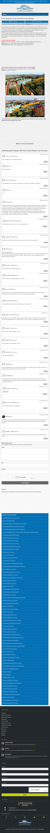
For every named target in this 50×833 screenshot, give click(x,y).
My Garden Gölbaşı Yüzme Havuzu (10, 557)
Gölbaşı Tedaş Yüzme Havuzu (9, 580)
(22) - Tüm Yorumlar (13, 21)
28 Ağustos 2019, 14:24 (43, 273)
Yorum (3, 447)
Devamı (34, 744)
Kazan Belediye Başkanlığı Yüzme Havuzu (12, 572)
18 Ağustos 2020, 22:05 (44, 178)
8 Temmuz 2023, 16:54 (44, 164)
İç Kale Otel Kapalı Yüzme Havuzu (10, 688)
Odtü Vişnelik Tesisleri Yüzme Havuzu (11, 549)
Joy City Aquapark (7, 674)
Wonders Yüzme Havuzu (8, 606)
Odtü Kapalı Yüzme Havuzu (9, 552)
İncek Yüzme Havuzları (27, 491)
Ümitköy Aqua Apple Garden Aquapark (11, 535)
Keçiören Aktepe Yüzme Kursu (9, 654)
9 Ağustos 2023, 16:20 (44, 200)
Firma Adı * (3, 766)
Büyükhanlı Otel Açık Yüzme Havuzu (10, 680)
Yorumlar (4, 729)
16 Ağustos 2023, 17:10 (43, 219)
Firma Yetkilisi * (4, 772)
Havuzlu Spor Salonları (6, 723)
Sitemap (3, 735)
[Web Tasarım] (25, 804)
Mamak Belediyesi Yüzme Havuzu (10, 617)
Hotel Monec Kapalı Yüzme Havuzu (10, 686)
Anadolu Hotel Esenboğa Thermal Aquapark (12, 683)
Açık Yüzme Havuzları (6, 715)
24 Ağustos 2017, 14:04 (43, 373)
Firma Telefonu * (4, 777)
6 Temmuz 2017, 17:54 (44, 429)
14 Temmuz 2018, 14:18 (44, 350)
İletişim (3, 733)
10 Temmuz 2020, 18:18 (43, 299)
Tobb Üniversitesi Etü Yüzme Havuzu (10, 540)
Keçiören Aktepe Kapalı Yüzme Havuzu (11, 657)
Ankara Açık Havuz (5, 491)
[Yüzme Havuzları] (25, 822)
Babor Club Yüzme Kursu (8, 651)
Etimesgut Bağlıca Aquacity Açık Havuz (11, 589)
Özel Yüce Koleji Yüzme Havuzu (9, 632)
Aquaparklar (4, 719)
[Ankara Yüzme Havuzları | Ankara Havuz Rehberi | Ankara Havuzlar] (25, 8)
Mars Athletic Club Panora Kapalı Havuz (11, 518)
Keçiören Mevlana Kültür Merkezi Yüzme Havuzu (13, 563)
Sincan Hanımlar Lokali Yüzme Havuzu (11, 543)
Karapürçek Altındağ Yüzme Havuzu (10, 575)
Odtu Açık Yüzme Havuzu (8, 555)
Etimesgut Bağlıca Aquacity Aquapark (11, 592)
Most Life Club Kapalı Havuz (9, 520)
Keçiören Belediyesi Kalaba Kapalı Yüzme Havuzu (13, 637)
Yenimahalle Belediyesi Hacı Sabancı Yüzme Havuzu (14, 526)
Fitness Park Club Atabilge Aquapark (10, 669)
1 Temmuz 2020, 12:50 (44, 247)
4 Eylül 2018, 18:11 (44, 312)
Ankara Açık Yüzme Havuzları (16, 491)
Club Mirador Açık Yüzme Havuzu (10, 649)
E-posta (4, 469)
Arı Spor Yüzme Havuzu (8, 612)
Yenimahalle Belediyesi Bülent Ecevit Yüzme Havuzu (14, 529)
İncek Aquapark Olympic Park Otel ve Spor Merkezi (13, 666)
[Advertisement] (25, 56)
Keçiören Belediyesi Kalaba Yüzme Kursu (11, 634)
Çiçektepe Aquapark (7, 671)
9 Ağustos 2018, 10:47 (44, 338)
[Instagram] (15, 817)
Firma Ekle (4, 731)
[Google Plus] (43, 817)
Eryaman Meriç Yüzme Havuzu (9, 595)
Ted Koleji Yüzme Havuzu (8, 626)
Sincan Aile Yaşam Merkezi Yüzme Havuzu (12, 546)
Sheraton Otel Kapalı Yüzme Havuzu (10, 703)
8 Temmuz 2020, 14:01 (44, 235)
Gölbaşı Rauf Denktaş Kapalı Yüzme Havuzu (12, 663)
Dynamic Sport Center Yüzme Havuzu (11, 603)
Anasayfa (28, 24)
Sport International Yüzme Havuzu (10, 629)
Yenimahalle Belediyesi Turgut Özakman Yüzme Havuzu (14, 523)
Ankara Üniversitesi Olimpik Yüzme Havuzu (12, 620)
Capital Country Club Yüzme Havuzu (10, 609)
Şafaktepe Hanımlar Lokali (8, 677)
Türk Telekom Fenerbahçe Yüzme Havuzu (12, 623)
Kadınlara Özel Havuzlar (6, 725)
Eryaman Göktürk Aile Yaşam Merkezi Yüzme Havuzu (14, 597)
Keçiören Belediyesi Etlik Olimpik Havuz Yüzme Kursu (14, 566)
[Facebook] (6, 817)
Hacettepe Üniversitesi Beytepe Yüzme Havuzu (13, 577)
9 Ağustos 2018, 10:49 (44, 326)
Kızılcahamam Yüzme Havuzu (9, 560)
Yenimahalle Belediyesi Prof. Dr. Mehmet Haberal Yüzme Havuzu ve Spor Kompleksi (20, 532)
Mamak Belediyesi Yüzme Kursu (9, 614)
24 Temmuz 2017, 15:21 (44, 362)
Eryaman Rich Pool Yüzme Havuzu (10, 600)
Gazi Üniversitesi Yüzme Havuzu (10, 583)
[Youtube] (34, 817)
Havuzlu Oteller (5, 721)
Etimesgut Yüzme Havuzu (8, 586)
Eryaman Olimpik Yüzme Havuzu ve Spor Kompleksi (14, 646)
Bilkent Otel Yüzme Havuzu (8, 697)
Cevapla (45, 161)
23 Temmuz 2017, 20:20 (44, 414)
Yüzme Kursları (5, 727)
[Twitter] (25, 817)
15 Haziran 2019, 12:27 (43, 386)
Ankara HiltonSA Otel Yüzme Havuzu (10, 700)
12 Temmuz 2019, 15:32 (44, 287)
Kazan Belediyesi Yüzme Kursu (9, 569)
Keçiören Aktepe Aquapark (8, 660)
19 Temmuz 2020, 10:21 (43, 400)
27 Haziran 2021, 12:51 (44, 154)
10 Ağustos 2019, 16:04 (44, 263)
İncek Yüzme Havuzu (36, 491)
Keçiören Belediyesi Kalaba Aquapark (11, 640)
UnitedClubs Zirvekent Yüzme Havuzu (11, 538)
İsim (3, 462)
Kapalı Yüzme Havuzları (6, 717)
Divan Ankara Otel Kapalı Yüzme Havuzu (11, 694)
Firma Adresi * (4, 782)
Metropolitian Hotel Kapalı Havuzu (10, 691)
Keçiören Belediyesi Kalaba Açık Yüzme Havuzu (13, 643)
